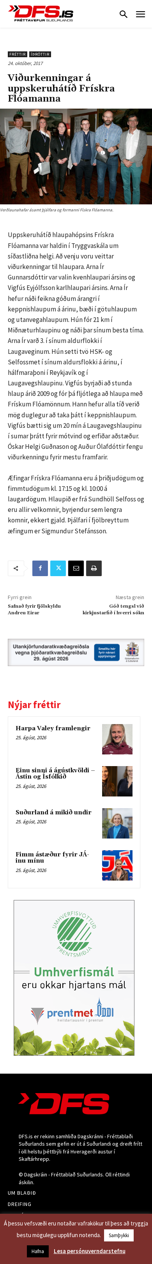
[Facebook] (40, 568)
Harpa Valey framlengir (53, 728)
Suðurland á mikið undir (54, 812)
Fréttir (17, 54)
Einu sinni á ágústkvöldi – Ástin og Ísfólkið (55, 774)
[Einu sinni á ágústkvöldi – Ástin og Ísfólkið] (117, 781)
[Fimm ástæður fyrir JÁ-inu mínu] (117, 865)
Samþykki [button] (119, 1235)
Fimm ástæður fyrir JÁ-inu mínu (52, 858)
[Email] (76, 568)
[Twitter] (58, 568)
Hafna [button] (38, 1251)
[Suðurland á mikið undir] (117, 823)
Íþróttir (40, 54)
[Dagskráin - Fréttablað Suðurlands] (41, 13)
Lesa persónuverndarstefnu (89, 1251)
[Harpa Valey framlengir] (117, 739)
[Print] (94, 568)
